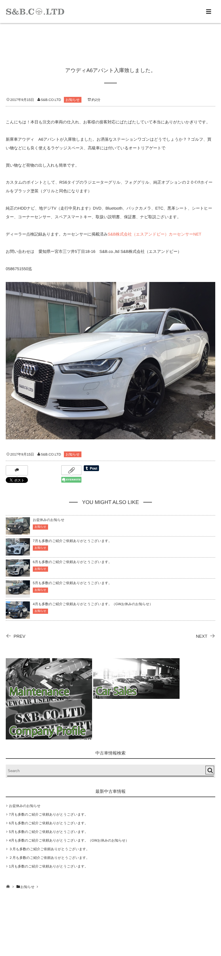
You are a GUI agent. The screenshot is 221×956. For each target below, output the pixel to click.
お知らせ (73, 100)
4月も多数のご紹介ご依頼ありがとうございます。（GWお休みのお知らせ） (93, 604)
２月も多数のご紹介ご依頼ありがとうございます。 (49, 858)
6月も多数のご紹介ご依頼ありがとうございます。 (72, 562)
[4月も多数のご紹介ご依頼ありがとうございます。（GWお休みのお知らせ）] (18, 616)
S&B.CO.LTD (51, 100)
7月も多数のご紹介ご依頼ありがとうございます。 (72, 541)
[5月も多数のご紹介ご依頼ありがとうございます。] (18, 590)
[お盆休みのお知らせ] (18, 531)
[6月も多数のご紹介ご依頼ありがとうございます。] (18, 573)
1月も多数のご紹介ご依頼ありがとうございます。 (48, 866)
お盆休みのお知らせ (48, 520)
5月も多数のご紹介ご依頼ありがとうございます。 (72, 583)
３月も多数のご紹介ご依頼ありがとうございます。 (49, 849)
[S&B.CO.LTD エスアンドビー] (35, 11)
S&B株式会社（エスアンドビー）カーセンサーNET (154, 234)
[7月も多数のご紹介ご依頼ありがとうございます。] (18, 552)
